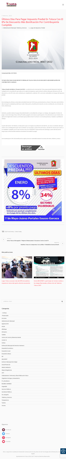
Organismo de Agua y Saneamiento (11, 378)
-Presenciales (5, 316)
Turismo (4, 403)
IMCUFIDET (4, 359)
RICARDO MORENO (7, 384)
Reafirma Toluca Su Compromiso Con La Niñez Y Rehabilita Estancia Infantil (40, 245)
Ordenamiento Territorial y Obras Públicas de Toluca (15, 376)
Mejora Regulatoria (7, 370)
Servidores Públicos (7, 392)
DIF (2, 357)
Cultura (3, 343)
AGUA (3, 327)
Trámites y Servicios (22, 28)
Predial (43, 28)
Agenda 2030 (5, 324)
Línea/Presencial (6, 365)
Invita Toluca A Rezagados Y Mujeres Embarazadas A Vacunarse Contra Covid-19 (27, 241)
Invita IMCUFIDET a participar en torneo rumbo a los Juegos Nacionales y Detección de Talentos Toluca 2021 (20, 283)
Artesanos (4, 332)
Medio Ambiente (6, 367)
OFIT (3, 373)
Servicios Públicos (6, 389)
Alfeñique (4, 329)
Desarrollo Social (6, 351)
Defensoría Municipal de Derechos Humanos (13, 346)
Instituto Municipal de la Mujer (9, 362)
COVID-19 (4, 340)
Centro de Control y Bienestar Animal (11, 337)
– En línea (4, 313)
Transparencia (5, 400)
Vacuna (4, 406)
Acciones (4, 318)
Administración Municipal (9, 28)
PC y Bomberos (6, 381)
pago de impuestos (36, 28)
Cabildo (4, 335)
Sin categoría (5, 395)
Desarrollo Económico (7, 348)
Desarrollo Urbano (6, 354)
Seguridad (4, 387)
